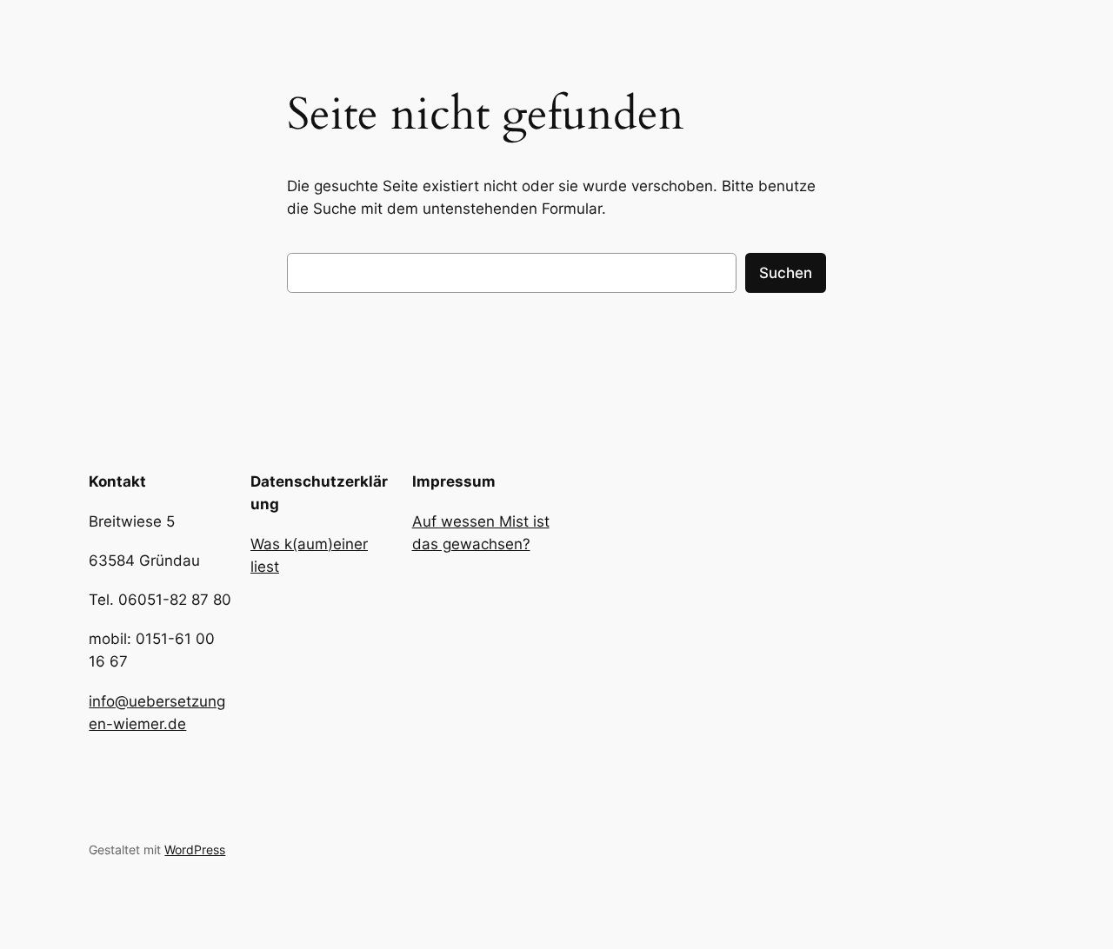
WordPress (194, 849)
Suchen (785, 273)
